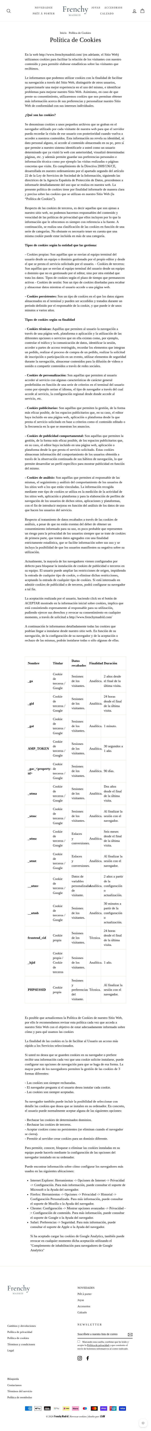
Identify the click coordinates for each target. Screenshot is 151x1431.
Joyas (96, 7)
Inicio (63, 32)
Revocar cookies (78, 1416)
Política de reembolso (19, 1397)
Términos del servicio (19, 1391)
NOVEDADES (44, 7)
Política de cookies (18, 1338)
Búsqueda (13, 1378)
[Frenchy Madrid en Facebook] (87, 1358)
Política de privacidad (19, 1331)
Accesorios (113, 7)
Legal (10, 1350)
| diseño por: (96, 1416)
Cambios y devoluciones (21, 1325)
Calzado (107, 13)
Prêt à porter (44, 13)
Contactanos (14, 1385)
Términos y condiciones (21, 1344)
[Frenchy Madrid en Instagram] (80, 1358)
